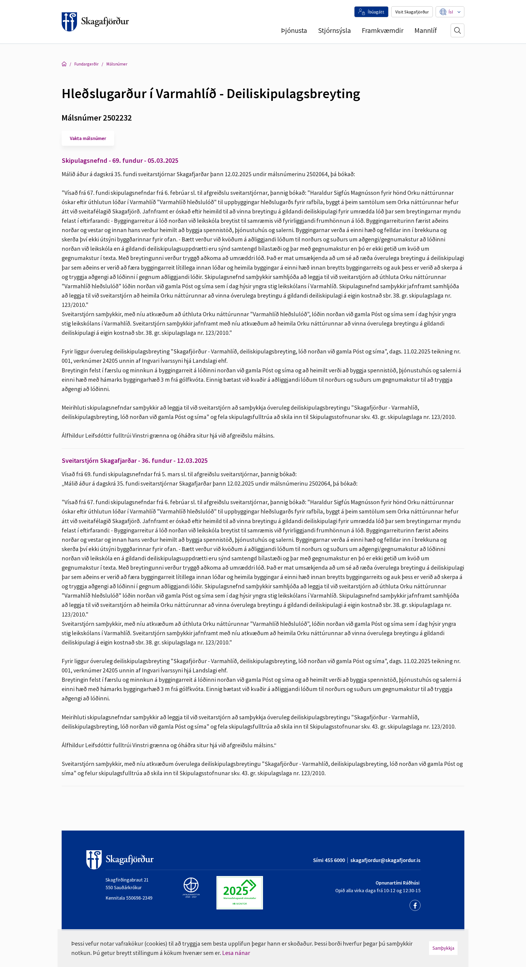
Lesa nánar (236, 953)
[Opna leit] (457, 30)
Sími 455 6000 (329, 860)
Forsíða (64, 63)
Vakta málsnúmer (88, 138)
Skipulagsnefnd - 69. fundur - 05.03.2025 (120, 160)
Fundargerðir (86, 64)
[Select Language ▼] (450, 12)
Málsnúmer (116, 64)
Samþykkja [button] (443, 948)
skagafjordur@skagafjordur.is (385, 860)
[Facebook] (415, 905)
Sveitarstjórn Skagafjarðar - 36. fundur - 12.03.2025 (135, 460)
